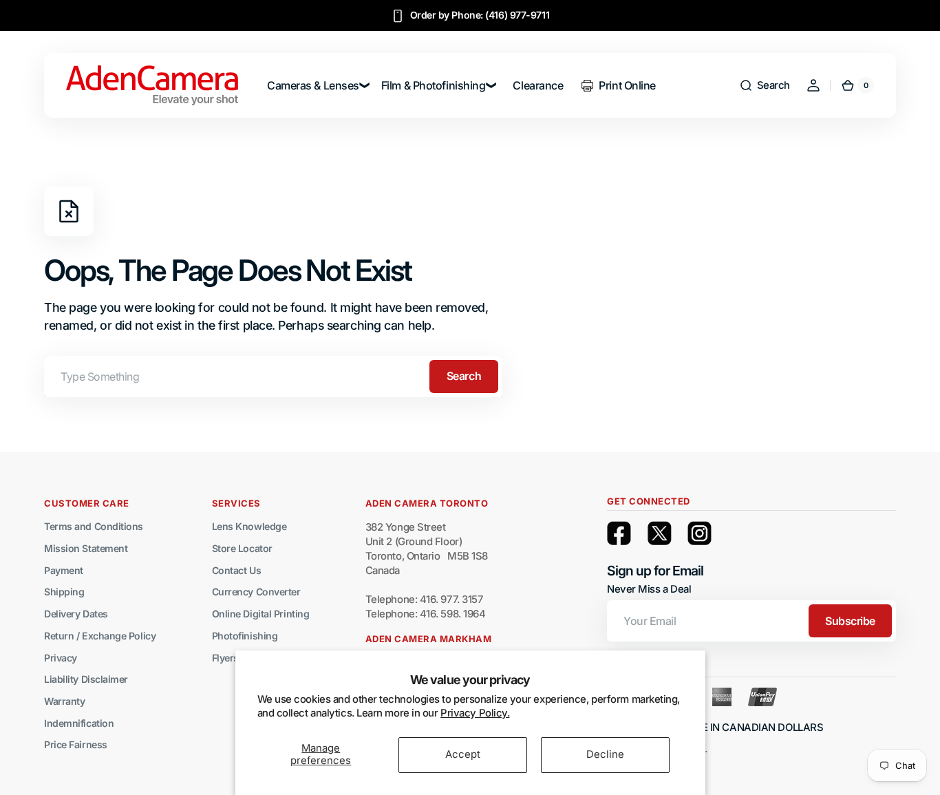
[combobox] (273, 376)
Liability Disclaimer (86, 679)
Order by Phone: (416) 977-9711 (480, 15)
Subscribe (850, 621)
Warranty (64, 701)
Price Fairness (75, 744)
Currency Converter (256, 591)
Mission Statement (85, 548)
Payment (63, 570)
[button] (764, 85)
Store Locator (242, 548)
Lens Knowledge (249, 526)
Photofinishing (245, 636)
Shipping (64, 591)
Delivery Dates (76, 613)
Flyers (225, 658)
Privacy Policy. (474, 713)
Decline (605, 754)
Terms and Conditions (93, 526)
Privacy (60, 658)
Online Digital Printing (261, 613)
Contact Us (236, 570)
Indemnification (79, 723)
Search (464, 376)
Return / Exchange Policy (100, 636)
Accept (462, 754)
